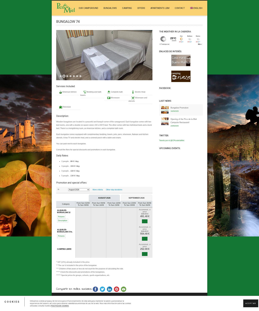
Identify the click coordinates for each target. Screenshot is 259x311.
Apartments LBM (159, 8)
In (58, 189)
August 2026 (104, 198)
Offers (141, 8)
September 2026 (136, 198)
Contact (180, 8)
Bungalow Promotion (179, 108)
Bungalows (110, 8)
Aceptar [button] (251, 303)
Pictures (61, 217)
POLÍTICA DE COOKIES (60, 306)
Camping (127, 8)
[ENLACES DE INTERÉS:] (181, 60)
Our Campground (88, 8)
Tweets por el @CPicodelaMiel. (172, 140)
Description (62, 221)
